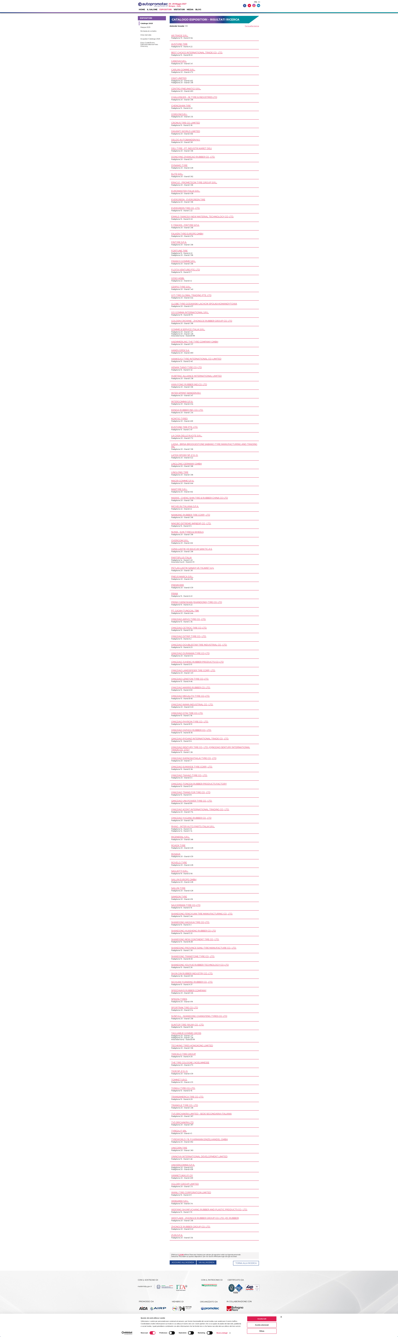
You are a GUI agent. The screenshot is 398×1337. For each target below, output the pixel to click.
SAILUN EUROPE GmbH (183, 879)
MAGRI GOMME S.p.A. (182, 480)
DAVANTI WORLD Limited (185, 131)
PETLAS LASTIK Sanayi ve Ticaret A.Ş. (192, 568)
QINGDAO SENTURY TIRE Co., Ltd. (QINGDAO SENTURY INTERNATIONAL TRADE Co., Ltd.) (210, 748)
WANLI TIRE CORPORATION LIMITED (191, 1192)
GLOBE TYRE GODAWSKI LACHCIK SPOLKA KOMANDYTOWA (204, 303)
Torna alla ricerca (252, 26)
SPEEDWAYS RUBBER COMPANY (188, 990)
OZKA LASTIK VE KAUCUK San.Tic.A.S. (191, 549)
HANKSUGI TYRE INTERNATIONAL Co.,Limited (196, 359)
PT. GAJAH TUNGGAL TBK (185, 610)
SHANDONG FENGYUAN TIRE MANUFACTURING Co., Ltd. (202, 913)
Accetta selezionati (262, 1325)
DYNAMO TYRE (179, 165)
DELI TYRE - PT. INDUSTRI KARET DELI (191, 148)
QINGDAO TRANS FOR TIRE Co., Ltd (190, 792)
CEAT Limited (179, 78)
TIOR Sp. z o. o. (179, 1071)
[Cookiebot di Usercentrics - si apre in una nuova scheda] (127, 1333)
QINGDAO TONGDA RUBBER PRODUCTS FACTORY (199, 784)
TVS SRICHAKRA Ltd (182, 1122)
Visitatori (179, 9)
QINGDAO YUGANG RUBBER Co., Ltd (191, 818)
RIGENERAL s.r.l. (180, 837)
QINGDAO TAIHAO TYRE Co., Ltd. (189, 775)
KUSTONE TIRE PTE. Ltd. (184, 427)
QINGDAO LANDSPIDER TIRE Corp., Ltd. (193, 670)
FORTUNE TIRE (179, 250)
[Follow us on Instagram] (254, 5)
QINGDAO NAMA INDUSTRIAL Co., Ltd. (192, 704)
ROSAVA (175, 854)
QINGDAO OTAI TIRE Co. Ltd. (187, 713)
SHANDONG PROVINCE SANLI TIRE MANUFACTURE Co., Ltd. (203, 948)
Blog (198, 9)
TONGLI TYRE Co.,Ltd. (183, 1088)
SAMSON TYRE (179, 896)
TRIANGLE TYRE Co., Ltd (184, 1105)
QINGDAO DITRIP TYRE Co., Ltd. (188, 636)
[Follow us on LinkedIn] (258, 5)
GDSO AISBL (177, 278)
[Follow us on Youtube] (249, 5)
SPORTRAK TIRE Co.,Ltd (184, 1007)
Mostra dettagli (222, 1333)
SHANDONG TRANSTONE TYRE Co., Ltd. (193, 956)
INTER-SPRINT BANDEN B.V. (186, 393)
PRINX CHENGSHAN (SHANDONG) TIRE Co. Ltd (196, 602)
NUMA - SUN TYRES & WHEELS (187, 532)
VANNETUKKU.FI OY (182, 1175)
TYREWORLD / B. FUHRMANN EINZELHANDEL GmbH (199, 1139)
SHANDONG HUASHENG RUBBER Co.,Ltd (193, 930)
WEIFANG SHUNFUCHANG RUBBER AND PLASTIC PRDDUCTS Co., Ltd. (209, 1209)
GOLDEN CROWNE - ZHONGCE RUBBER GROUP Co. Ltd (201, 321)
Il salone (152, 9)
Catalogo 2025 (146, 23)
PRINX (174, 593)
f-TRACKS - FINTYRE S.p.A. (185, 225)
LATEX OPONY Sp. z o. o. (184, 455)
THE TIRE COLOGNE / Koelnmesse (190, 1062)
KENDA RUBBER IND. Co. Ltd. (187, 410)
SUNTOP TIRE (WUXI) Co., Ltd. (187, 1024)
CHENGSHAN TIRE (181, 105)
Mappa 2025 (145, 27)
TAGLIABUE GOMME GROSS (186, 1033)
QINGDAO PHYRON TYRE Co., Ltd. (189, 721)
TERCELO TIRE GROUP (183, 1054)
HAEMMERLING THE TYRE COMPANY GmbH (194, 341)
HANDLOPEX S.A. (180, 350)
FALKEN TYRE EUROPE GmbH (187, 233)
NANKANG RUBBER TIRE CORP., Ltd (190, 515)
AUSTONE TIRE (179, 44)
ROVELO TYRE (179, 862)
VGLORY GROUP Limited (185, 1184)
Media (190, 9)
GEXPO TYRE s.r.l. (181, 286)
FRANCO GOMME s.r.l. (183, 261)
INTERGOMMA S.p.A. (182, 401)
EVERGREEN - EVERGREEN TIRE (188, 199)
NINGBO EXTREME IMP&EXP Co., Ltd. (191, 523)
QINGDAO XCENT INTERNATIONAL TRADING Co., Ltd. (200, 809)
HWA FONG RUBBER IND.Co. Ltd (189, 384)
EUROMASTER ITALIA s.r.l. (185, 191)
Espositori (166, 9)
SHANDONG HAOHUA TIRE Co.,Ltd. (190, 922)
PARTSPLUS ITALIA (181, 557)
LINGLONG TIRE (179, 472)
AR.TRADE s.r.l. (179, 35)
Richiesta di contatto (148, 31)
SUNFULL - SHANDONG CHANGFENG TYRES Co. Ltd (199, 1016)
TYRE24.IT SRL (179, 1131)
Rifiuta (261, 1331)
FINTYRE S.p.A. (179, 242)
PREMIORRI (177, 585)
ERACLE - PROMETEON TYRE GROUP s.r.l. (194, 182)
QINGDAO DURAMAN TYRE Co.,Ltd (190, 653)
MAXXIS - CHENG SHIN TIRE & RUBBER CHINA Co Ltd (199, 498)
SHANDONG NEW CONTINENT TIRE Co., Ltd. (195, 939)
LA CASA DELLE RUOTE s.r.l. (186, 435)
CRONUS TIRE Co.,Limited (185, 122)
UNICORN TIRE (179, 1148)
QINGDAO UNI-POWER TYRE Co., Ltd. (191, 801)
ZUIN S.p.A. (177, 1235)
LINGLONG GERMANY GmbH (186, 463)
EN (259, 2)
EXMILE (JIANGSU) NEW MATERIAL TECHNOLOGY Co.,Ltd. (202, 216)
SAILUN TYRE (178, 888)
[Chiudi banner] (281, 1317)
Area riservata (145, 35)
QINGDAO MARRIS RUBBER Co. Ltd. (190, 687)
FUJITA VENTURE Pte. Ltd (185, 269)
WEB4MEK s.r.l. (180, 1201)
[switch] (172, 1333)
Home (142, 9)
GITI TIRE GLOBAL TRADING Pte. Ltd (191, 295)
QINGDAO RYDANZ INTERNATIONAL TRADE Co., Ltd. (200, 738)
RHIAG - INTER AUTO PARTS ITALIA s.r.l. (193, 826)
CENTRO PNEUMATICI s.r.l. (186, 88)
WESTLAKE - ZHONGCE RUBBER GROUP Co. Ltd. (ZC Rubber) (205, 1218)
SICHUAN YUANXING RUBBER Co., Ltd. (192, 982)
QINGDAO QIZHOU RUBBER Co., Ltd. (191, 730)
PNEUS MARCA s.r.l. (182, 576)
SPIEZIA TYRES (179, 999)
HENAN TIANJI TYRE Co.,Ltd (186, 367)
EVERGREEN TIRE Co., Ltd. (185, 208)
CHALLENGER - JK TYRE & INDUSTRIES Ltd (194, 97)
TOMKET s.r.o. (179, 1079)
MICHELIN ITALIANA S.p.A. (185, 506)
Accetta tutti (261, 1319)
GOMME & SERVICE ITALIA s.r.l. (188, 329)
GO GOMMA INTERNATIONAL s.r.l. (190, 312)
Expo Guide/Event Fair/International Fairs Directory (149, 44)
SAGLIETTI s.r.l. (179, 871)
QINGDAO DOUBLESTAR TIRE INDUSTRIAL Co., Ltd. (199, 644)
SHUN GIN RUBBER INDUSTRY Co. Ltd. (192, 973)
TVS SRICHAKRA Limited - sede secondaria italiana (201, 1113)
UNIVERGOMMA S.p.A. (183, 1165)
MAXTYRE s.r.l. (179, 489)
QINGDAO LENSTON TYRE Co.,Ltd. (190, 679)
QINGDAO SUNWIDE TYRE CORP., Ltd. (191, 766)
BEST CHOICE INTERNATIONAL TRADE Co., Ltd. (197, 52)
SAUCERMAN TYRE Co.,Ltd (185, 905)
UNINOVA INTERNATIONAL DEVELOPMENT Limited (199, 1156)
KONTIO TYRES (179, 418)
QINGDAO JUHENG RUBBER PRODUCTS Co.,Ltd (197, 662)
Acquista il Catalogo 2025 (150, 39)
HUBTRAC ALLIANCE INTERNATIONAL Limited (196, 376)
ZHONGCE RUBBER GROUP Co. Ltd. (190, 1226)
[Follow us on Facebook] (244, 5)
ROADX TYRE (178, 845)
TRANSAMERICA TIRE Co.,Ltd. (187, 1096)
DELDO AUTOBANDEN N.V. (185, 139)
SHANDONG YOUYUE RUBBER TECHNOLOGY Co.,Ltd (200, 965)
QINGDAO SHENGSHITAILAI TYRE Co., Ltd (193, 758)
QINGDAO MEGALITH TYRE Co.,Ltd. (190, 696)
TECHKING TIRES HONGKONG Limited (192, 1045)
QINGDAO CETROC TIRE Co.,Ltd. (189, 627)
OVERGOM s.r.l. (180, 540)
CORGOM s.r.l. (179, 114)
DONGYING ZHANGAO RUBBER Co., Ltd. (193, 157)
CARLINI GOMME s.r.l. (183, 69)
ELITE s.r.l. (177, 174)
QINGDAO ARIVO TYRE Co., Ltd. (188, 619)
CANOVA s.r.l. (179, 61)
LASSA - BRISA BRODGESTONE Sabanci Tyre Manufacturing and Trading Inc (214, 445)
